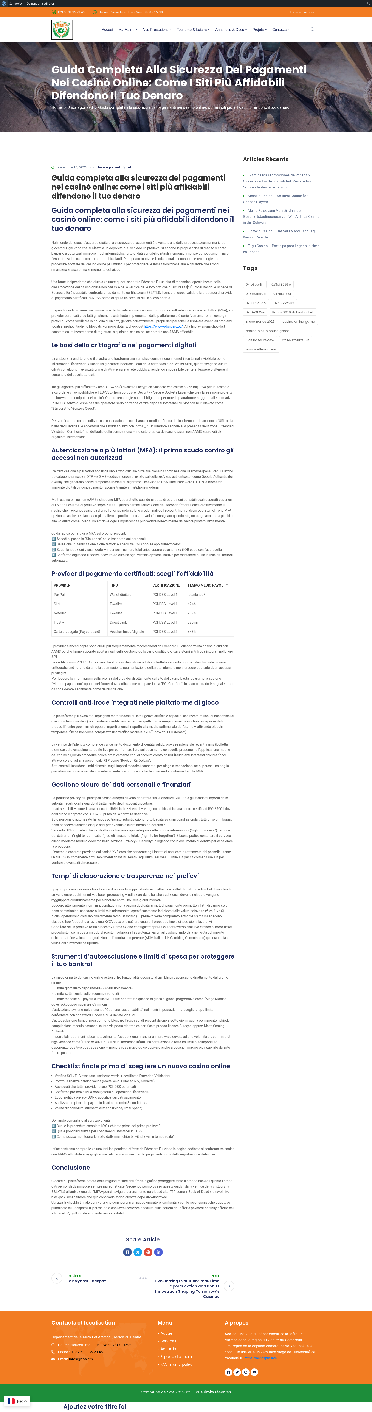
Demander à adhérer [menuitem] (40, 3)
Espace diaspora (176, 1356)
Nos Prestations (156, 30)
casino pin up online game (268, 330)
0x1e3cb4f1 (255, 284)
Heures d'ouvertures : (95, 1345)
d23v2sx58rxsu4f (295, 340)
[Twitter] (137, 1252)
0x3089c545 (256, 303)
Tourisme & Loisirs (192, 30)
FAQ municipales (176, 1364)
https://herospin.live (260, 1358)
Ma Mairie (126, 30)
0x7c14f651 (282, 293)
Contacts (279, 30)
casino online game (298, 321)
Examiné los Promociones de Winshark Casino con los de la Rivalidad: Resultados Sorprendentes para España (277, 181)
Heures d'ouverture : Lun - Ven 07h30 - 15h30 (131, 12)
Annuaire (169, 1348)
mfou (131, 167)
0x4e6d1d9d (256, 293)
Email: (75, 1359)
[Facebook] (127, 1252)
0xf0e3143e (255, 312)
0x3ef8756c (281, 284)
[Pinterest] (148, 1252)
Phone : (80, 1352)
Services (169, 1341)
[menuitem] (4, 3)
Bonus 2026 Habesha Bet (292, 312)
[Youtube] (254, 1372)
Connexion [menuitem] (16, 3)
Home (56, 107)
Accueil (108, 30)
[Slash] (143, 1278)
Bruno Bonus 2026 (260, 321)
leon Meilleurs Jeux (261, 349)
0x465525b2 (284, 303)
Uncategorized (80, 107)
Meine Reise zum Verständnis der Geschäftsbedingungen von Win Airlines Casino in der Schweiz (281, 216)
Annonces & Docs (229, 30)
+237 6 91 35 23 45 (70, 12)
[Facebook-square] (228, 1372)
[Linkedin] (158, 1252)
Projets (258, 30)
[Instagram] (246, 1372)
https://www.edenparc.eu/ (163, 326)
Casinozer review (260, 340)
